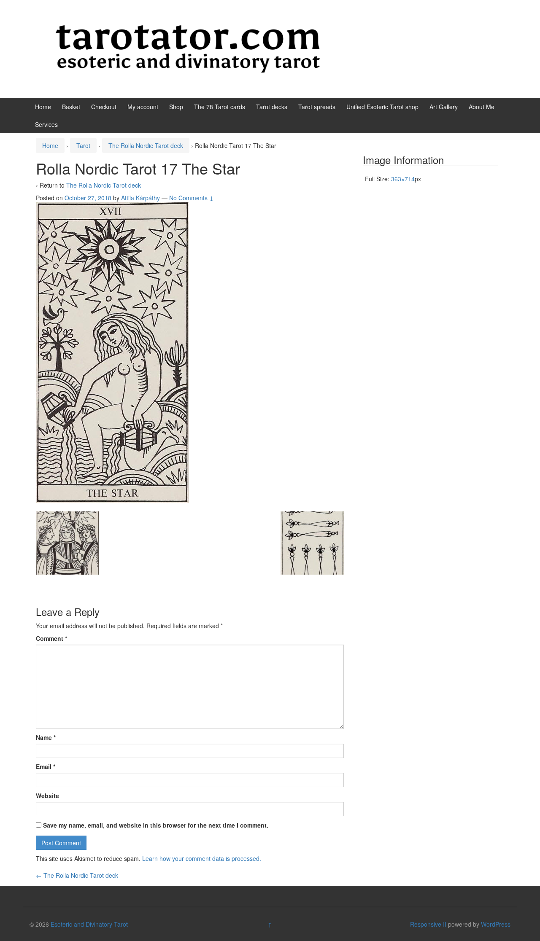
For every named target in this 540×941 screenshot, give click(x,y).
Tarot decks (271, 106)
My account (142, 106)
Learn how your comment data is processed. (201, 858)
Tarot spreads (316, 106)
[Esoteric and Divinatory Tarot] (188, 48)
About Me (481, 106)
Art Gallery (443, 106)
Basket (71, 106)
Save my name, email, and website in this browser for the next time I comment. (155, 825)
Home (43, 106)
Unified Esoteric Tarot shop (382, 106)
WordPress (495, 924)
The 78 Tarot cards (219, 106)
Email (45, 766)
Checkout (103, 106)
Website (47, 795)
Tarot (83, 145)
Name (46, 737)
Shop (176, 106)
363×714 (403, 179)
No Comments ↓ (191, 198)
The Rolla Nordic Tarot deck (145, 145)
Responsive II (428, 924)
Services (46, 124)
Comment (51, 638)
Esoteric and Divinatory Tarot (89, 924)
